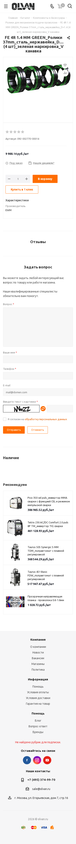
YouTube (47, 760)
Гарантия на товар (38, 703)
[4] (19, 132)
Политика (38, 669)
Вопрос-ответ (38, 726)
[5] (23, 132)
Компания (38, 639)
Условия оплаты (38, 692)
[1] (7, 132)
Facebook (27, 760)
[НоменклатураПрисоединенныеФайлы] (38, 86)
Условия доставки (38, 698)
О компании (38, 646)
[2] (11, 132)
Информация (38, 679)
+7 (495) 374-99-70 (41, 779)
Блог (38, 720)
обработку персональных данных (46, 419)
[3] (15, 132)
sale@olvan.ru (41, 789)
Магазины (38, 664)
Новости (38, 652)
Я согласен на (37, 419)
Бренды (38, 732)
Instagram (37, 760)
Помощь (38, 686)
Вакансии (38, 658)
